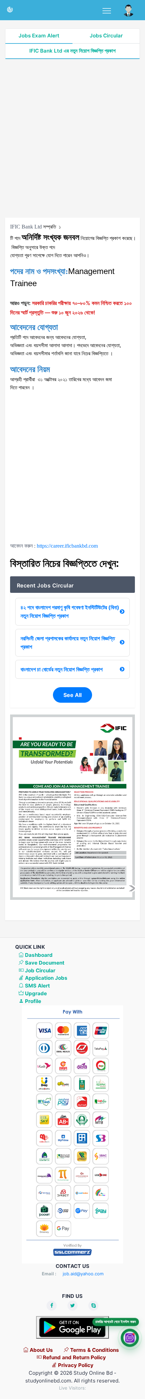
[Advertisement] (72, 138)
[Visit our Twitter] (72, 1306)
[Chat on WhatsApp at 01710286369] (130, 1337)
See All (72, 695)
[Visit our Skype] (93, 1306)
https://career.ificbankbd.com (67, 546)
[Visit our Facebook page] (52, 1306)
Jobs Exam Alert (39, 35)
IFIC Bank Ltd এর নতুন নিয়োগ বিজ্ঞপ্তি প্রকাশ (72, 51)
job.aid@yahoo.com (83, 1273)
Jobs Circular (106, 35)
